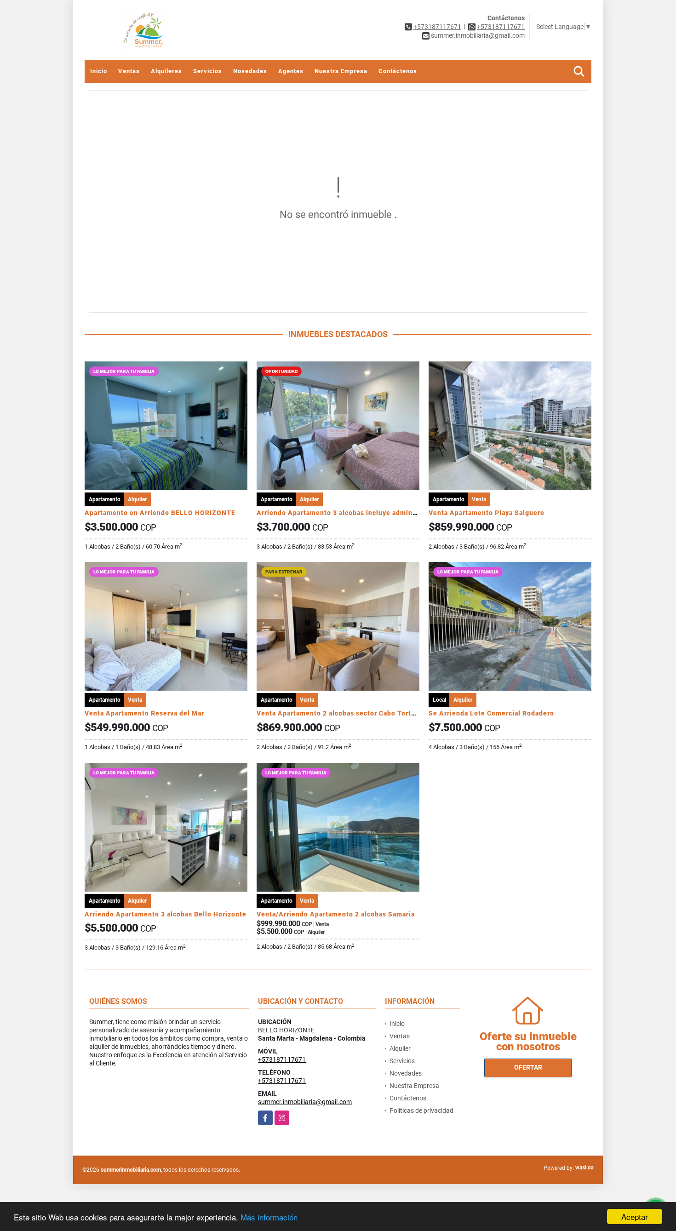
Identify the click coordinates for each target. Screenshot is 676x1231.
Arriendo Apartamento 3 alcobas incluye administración (349, 512)
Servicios (207, 71)
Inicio (98, 71)
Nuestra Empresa (341, 71)
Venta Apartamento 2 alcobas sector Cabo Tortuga (340, 713)
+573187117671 (437, 26)
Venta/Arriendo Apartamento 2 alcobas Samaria (336, 914)
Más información (269, 1217)
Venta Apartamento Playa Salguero (486, 512)
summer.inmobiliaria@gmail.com (305, 1101)
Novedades (250, 71)
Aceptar (634, 1216)
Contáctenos (397, 71)
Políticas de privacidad (421, 1110)
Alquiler (400, 1048)
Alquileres (166, 71)
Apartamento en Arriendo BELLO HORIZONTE (160, 512)
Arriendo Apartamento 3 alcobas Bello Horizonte (165, 914)
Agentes (291, 71)
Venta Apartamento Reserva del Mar (144, 713)
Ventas (129, 71)
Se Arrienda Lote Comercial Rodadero (491, 713)
